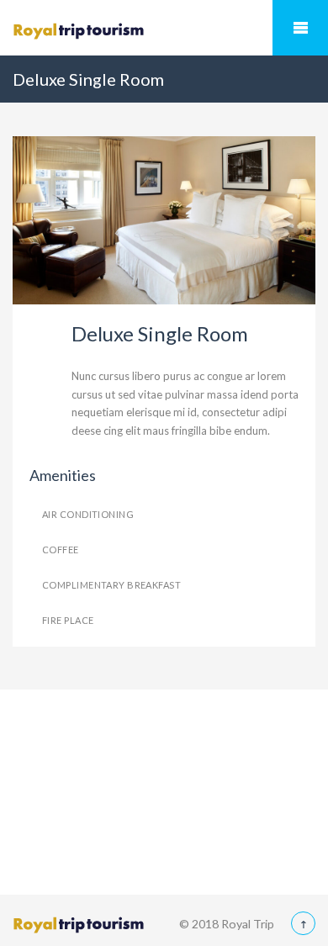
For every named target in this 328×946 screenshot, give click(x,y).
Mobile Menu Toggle (300, 27)
